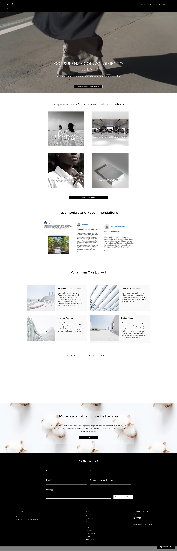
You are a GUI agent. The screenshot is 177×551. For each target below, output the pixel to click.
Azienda (93, 483)
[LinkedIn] (139, 530)
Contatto (89, 543)
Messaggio (50, 502)
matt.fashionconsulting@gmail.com (27, 531)
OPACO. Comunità (92, 540)
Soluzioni (89, 534)
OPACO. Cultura (91, 531)
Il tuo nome (50, 483)
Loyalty (88, 549)
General (88, 528)
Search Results (90, 546)
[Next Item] (130, 237)
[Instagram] (134, 530)
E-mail (48, 492)
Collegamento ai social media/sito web (104, 492)
